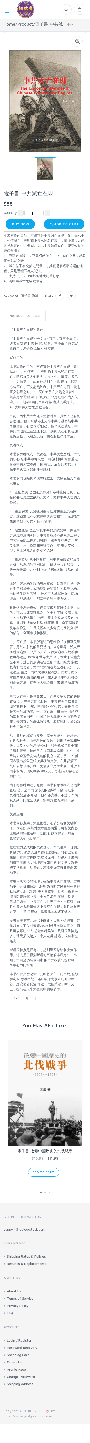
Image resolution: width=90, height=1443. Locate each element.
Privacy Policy (18, 1305)
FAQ (10, 1313)
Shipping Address (20, 1384)
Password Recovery (22, 1347)
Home (9, 24)
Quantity (10, 212)
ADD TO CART (66, 224)
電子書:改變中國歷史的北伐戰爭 (45, 1151)
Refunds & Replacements (26, 1264)
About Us (14, 1291)
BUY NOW (20, 224)
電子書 (26, 295)
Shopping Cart (18, 1355)
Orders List (15, 1362)
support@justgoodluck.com (24, 1229)
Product (25, 24)
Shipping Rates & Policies (26, 1256)
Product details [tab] (25, 316)
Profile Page (16, 1369)
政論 (35, 295)
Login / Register (19, 1340)
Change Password (21, 1377)
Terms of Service (20, 1298)
